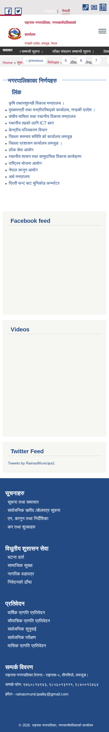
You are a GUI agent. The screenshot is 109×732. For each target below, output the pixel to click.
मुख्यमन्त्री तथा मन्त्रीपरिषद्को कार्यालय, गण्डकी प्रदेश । (52, 110)
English (50, 11)
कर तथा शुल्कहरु (21, 527)
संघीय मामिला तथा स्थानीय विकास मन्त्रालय (42, 116)
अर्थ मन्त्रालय (19, 176)
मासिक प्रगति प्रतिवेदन (27, 645)
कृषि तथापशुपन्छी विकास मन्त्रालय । (37, 103)
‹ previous (33, 60)
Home (8, 62)
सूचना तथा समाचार (23, 502)
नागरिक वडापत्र (21, 573)
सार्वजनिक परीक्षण (22, 637)
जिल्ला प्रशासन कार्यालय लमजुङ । (35, 143)
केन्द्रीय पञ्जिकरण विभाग (28, 130)
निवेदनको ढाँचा (20, 582)
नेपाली (66, 11)
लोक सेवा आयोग (21, 150)
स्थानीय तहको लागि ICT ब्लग (31, 123)
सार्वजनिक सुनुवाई (22, 629)
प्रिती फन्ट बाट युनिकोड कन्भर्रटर (34, 183)
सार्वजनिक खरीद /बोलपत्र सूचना (34, 510)
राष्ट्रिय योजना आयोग (25, 163)
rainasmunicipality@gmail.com (42, 694)
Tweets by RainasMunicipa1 (31, 463)
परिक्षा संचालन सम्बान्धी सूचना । (71, 51)
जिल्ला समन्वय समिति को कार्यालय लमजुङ (40, 136)
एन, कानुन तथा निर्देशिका (28, 518)
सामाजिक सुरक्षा (20, 565)
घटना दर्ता (16, 557)
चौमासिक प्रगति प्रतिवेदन (29, 620)
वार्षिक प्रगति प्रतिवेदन (26, 612)
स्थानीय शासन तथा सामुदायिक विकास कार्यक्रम (45, 156)
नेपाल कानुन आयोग (23, 170)
